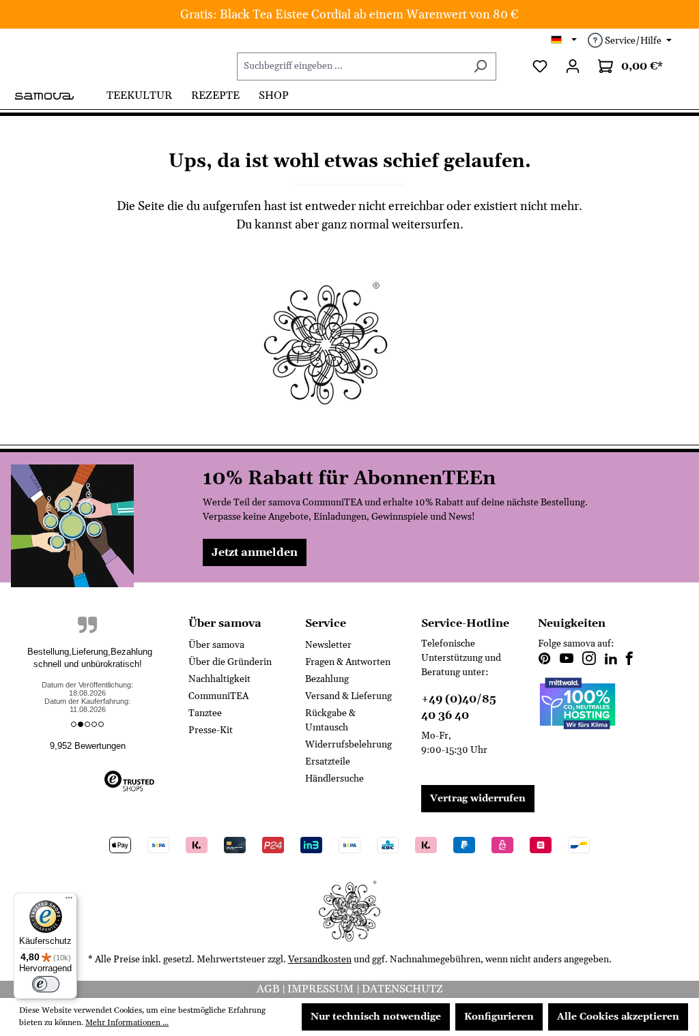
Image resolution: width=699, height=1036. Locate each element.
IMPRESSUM (321, 989)
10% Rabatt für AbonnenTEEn (349, 479)
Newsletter (328, 645)
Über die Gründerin (230, 662)
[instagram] (589, 660)
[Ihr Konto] (572, 66)
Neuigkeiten (571, 623)
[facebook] (629, 660)
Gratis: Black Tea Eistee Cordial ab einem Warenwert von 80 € (349, 15)
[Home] (55, 94)
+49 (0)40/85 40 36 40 (458, 707)
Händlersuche (334, 779)
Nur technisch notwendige (376, 1017)
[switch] (45, 984)
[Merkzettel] (540, 66)
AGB (269, 989)
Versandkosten (320, 959)
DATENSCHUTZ (402, 989)
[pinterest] (545, 660)
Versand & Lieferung (348, 696)
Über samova (216, 645)
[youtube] (566, 660)
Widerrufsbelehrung (348, 745)
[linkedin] (611, 660)
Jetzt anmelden (255, 552)
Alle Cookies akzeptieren (618, 1017)
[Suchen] (480, 66)
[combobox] (351, 66)
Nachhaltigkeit (219, 679)
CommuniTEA (218, 696)
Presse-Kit (210, 730)
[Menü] (69, 901)
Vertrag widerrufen (478, 799)
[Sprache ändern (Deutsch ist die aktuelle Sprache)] (564, 41)
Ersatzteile (327, 762)
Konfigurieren (499, 1017)
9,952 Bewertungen (88, 746)
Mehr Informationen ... (127, 1023)
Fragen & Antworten (347, 662)
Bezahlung (327, 679)
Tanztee (205, 713)
